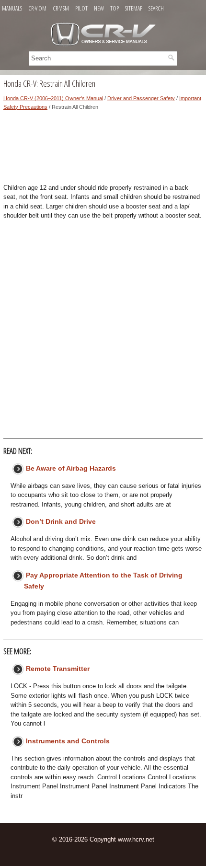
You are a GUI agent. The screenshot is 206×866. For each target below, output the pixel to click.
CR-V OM (37, 8)
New (99, 8)
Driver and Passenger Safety (141, 98)
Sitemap (133, 8)
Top (114, 8)
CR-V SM (61, 8)
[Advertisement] (103, 149)
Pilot (81, 8)
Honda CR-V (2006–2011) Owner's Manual (53, 98)
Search (156, 8)
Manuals (12, 8)
